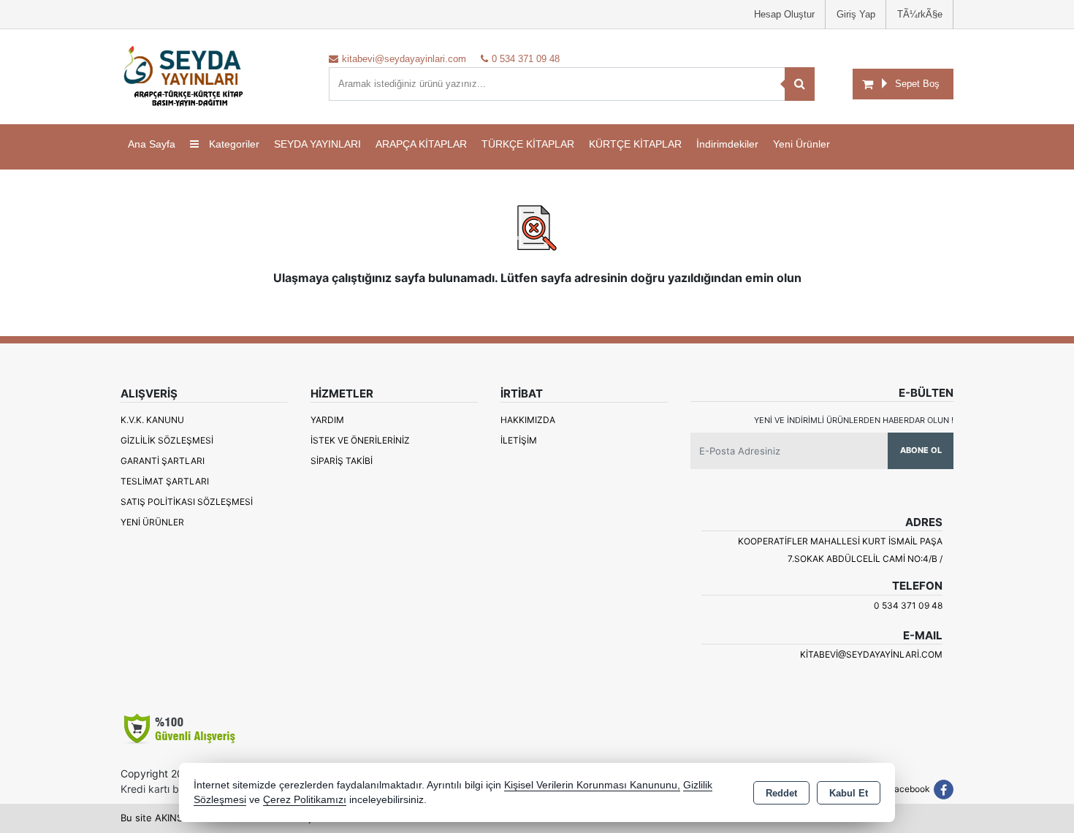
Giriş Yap (856, 14)
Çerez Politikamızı (304, 799)
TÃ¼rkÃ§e (919, 14)
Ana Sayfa (151, 144)
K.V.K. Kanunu (152, 419)
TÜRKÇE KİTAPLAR (527, 144)
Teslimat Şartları (165, 481)
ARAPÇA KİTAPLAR (421, 144)
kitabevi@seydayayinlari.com (871, 654)
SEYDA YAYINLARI (317, 144)
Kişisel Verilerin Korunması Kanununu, (592, 785)
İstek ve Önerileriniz (360, 440)
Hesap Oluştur (784, 14)
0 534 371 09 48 (908, 605)
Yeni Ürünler (152, 522)
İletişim (518, 440)
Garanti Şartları (163, 460)
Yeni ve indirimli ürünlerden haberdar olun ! (853, 420)
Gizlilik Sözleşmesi (167, 440)
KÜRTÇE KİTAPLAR (635, 144)
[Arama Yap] (800, 84)
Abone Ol (921, 450)
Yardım (327, 419)
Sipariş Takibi (342, 460)
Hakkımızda (527, 419)
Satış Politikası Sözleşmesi (187, 501)
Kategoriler (232, 144)
